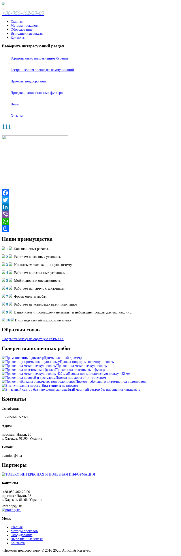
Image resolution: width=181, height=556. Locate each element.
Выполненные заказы (27, 33)
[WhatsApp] (90, 221)
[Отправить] (90, 228)
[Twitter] (90, 199)
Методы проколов (24, 25)
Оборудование (21, 29)
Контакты (18, 37)
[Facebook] (90, 192)
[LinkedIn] (90, 207)
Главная (17, 21)
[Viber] (90, 214)
